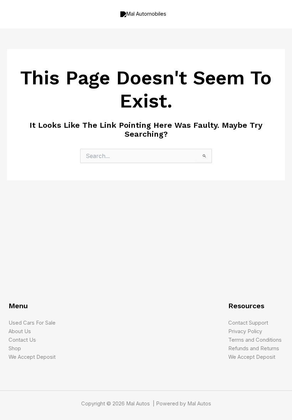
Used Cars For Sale (32, 323)
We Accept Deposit (32, 357)
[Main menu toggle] (277, 14)
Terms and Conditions (255, 340)
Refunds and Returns (253, 348)
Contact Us (22, 340)
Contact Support (248, 323)
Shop (15, 348)
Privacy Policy (245, 331)
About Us (20, 331)
